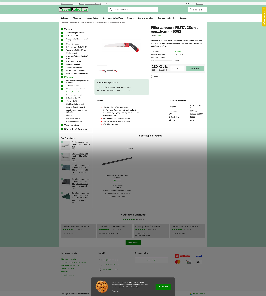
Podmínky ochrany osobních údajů (90, 4)
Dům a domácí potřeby (75, 129)
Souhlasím (164, 287)
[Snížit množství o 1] (172, 68)
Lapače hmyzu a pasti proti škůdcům (76, 111)
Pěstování (69, 77)
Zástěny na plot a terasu (75, 33)
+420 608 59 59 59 (111, 265)
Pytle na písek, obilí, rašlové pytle (77, 57)
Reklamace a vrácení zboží (70, 265)
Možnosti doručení (158, 57)
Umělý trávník (71, 53)
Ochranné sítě (71, 101)
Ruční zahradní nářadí (74, 95)
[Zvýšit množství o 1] (182, 68)
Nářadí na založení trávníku (76, 89)
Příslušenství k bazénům (75, 70)
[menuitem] (64, 18)
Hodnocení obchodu (133, 214)
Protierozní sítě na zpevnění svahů (77, 40)
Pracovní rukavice (73, 118)
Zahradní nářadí (72, 86)
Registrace (199, 4)
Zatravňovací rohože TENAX (77, 47)
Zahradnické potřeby (74, 98)
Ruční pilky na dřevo (73, 92)
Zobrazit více (133, 242)
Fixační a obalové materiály (77, 73)
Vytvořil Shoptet (199, 294)
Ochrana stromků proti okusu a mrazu (77, 82)
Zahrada (68, 29)
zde (138, 287)
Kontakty (64, 272)
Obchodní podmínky (67, 4)
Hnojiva (69, 115)
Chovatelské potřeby (74, 121)
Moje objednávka (67, 275)
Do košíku (195, 68)
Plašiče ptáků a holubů (75, 104)
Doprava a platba (67, 268)
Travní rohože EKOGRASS (76, 50)
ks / (151, 260)
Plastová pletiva (72, 44)
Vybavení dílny (71, 125)
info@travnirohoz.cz (110, 260)
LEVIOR (160, 35)
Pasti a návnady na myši (75, 107)
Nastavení (115, 291)
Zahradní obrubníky (73, 64)
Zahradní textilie (72, 36)
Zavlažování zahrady (74, 67)
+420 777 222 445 (110, 269)
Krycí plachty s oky (73, 61)
